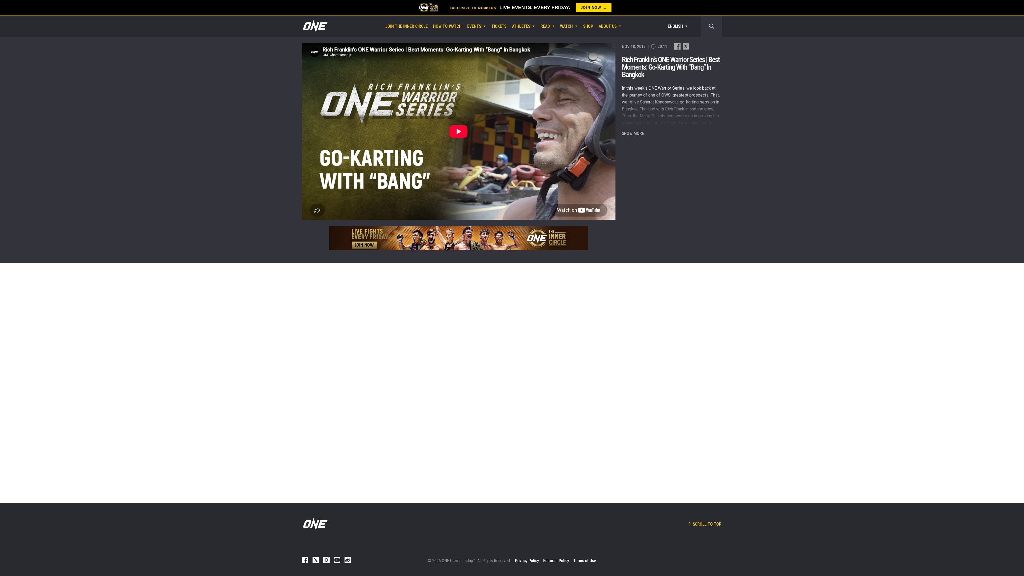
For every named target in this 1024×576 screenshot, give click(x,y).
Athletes (521, 26)
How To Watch (447, 26)
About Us (608, 26)
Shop (588, 26)
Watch (566, 26)
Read (545, 26)
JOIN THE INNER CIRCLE (406, 26)
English (675, 26)
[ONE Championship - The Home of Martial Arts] (314, 26)
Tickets (498, 26)
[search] (711, 26)
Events (474, 26)
